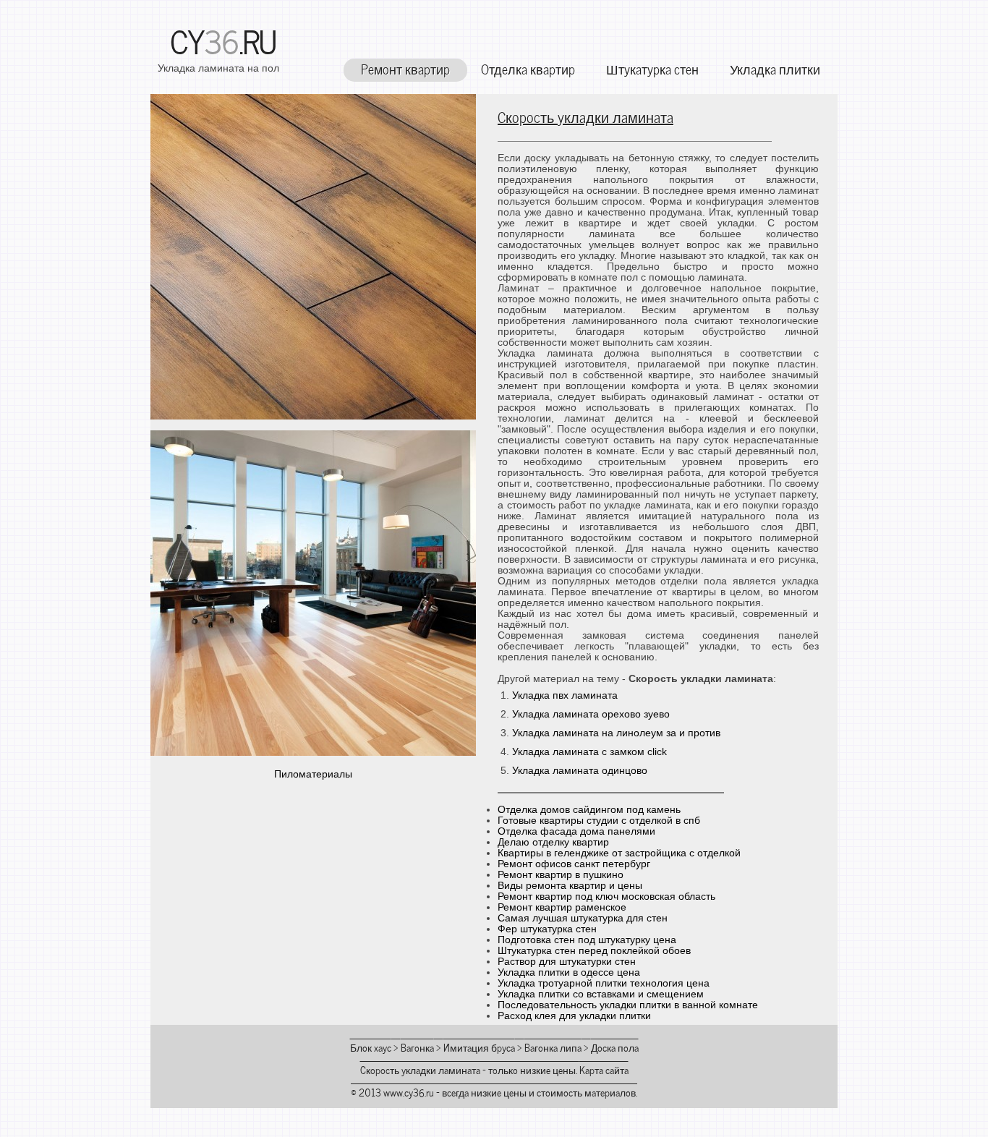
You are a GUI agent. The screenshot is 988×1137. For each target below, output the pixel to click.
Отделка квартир (528, 68)
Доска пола (615, 1047)
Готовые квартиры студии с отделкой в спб (599, 820)
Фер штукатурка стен (547, 929)
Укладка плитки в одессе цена (569, 972)
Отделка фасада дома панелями (576, 831)
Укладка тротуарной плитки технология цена (604, 983)
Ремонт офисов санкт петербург (574, 864)
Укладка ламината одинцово (579, 770)
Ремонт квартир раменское (562, 907)
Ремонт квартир (405, 68)
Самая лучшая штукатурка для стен (583, 918)
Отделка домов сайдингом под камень (589, 809)
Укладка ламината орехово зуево (591, 714)
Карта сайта (604, 1069)
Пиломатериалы (313, 774)
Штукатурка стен (652, 68)
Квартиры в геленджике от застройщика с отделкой (619, 853)
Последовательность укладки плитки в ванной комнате (628, 1005)
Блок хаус (370, 1047)
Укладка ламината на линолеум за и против (616, 733)
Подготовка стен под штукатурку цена (587, 939)
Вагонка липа (553, 1047)
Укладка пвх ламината (565, 695)
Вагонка (417, 1047)
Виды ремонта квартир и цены (570, 885)
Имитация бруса (479, 1047)
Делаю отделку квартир (553, 842)
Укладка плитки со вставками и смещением (601, 994)
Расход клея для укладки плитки (574, 1015)
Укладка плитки (775, 68)
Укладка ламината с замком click (589, 751)
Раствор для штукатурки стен (567, 961)
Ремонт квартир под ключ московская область (606, 896)
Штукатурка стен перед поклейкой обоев (594, 950)
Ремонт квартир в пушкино (560, 874)
